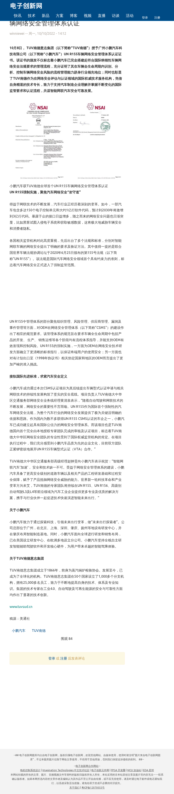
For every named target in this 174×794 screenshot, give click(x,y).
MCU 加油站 (134, 770)
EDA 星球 (148, 770)
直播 (101, 15)
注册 (157, 17)
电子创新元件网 (100, 770)
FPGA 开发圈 (118, 770)
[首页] (29, 5)
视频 (87, 15)
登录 (145, 17)
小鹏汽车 (18, 630)
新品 (45, 15)
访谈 (115, 15)
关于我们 (74, 787)
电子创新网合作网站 (87, 766)
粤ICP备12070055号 (93, 787)
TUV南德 (38, 630)
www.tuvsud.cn (21, 607)
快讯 (17, 15)
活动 (129, 15)
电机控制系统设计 (30, 770)
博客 (73, 15)
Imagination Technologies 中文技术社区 (65, 770)
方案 (59, 15)
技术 (31, 15)
